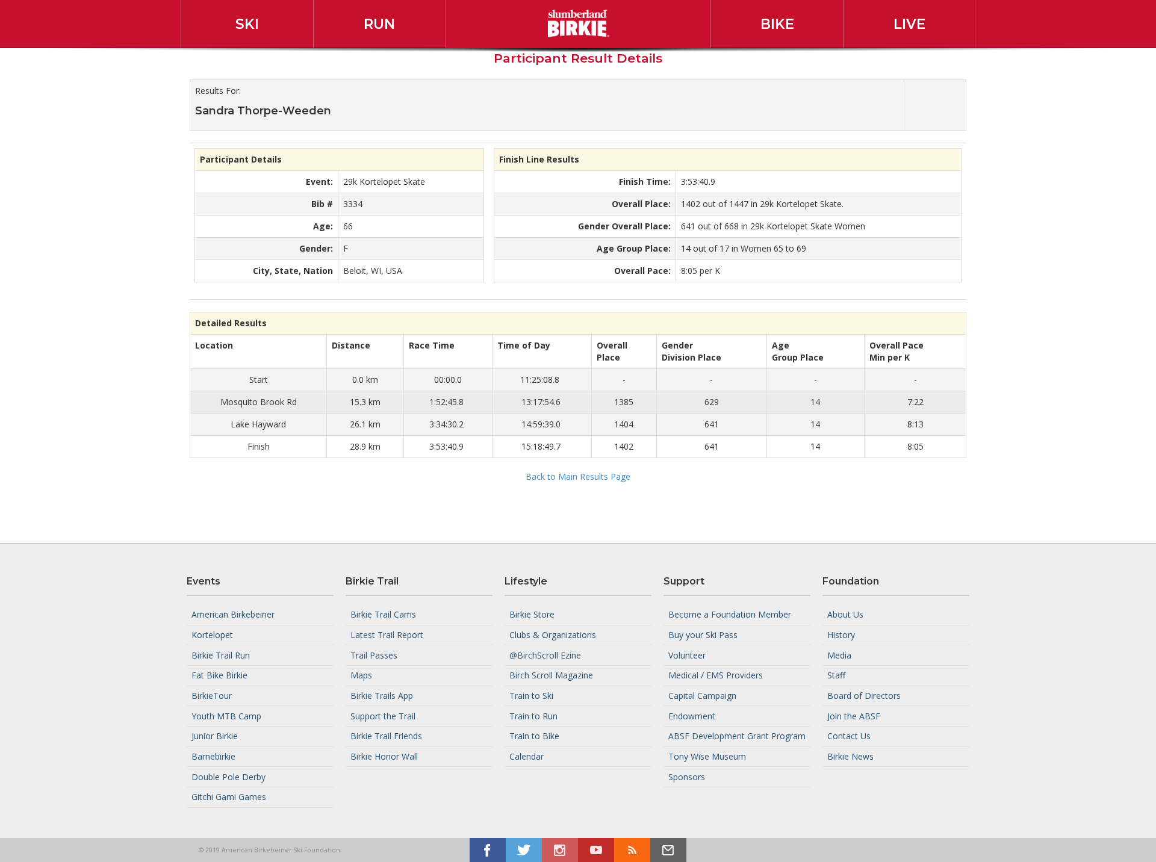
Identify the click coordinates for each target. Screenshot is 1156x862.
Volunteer (687, 654)
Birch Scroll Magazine (551, 675)
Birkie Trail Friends (386, 736)
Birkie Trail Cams (383, 614)
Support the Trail (382, 715)
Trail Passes (373, 654)
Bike (777, 24)
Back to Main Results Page (578, 476)
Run (379, 24)
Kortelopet (212, 634)
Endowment (691, 715)
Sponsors (686, 776)
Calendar (526, 756)
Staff (836, 675)
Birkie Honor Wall (384, 756)
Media (839, 654)
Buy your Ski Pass (703, 634)
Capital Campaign (702, 695)
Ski (247, 24)
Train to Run (533, 715)
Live (909, 24)
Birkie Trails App (381, 695)
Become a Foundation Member (729, 614)
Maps (361, 675)
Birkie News (850, 756)
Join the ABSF (853, 715)
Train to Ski (531, 695)
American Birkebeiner (233, 614)
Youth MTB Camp (226, 715)
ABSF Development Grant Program (737, 736)
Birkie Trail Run (220, 654)
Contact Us (849, 736)
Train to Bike (534, 736)
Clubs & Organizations (552, 634)
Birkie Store (532, 614)
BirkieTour (211, 695)
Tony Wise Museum (707, 756)
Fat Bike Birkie (219, 675)
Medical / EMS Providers (715, 675)
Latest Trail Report (386, 634)
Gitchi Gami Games (228, 796)
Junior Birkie (214, 736)
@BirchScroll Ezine (545, 654)
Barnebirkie (213, 756)
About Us (845, 614)
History (841, 634)
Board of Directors (864, 695)
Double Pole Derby (228, 776)
